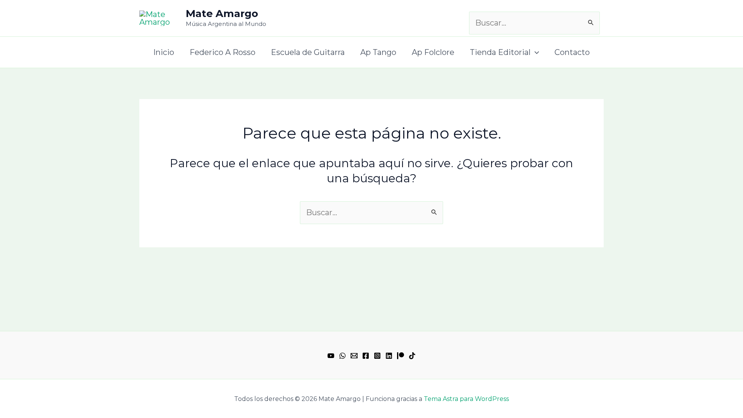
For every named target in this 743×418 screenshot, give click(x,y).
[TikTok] (412, 355)
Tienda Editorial (500, 52)
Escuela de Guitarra (308, 52)
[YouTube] (330, 355)
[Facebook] (365, 355)
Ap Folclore (433, 52)
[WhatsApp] (342, 355)
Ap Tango (378, 52)
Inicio (163, 52)
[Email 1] (354, 355)
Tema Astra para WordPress (466, 399)
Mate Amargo (222, 13)
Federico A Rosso (222, 52)
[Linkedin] (388, 355)
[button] (535, 52)
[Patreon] (400, 355)
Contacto (572, 52)
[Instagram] (377, 355)
